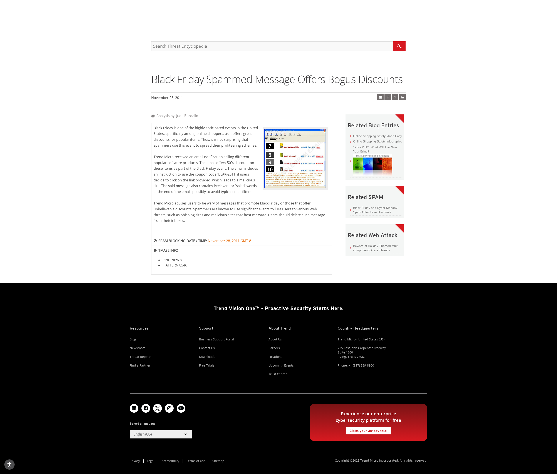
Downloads (207, 357)
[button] (161, 434)
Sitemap (218, 461)
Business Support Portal (216, 339)
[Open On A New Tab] (395, 97)
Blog (133, 339)
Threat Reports (140, 357)
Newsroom (137, 348)
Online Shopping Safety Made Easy (377, 136)
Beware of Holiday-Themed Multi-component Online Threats (376, 248)
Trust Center (277, 374)
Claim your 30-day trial (366, 429)
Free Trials (206, 365)
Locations (275, 357)
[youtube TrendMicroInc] (181, 408)
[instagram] (169, 408)
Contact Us (207, 348)
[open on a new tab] (157, 408)
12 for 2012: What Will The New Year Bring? (373, 149)
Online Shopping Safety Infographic (377, 141)
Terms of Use (195, 461)
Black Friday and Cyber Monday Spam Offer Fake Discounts (375, 210)
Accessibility (170, 461)
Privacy (135, 461)
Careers (274, 348)
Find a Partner (140, 365)
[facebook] (387, 97)
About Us (275, 339)
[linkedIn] (402, 97)
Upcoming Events (281, 365)
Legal (150, 461)
